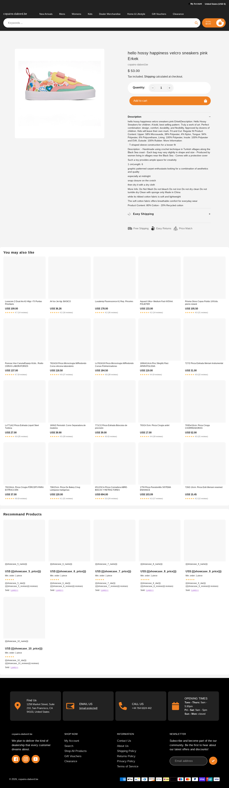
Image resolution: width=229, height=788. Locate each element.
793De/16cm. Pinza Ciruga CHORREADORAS (197, 426)
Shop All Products (75, 751)
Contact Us (124, 740)
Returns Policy (126, 756)
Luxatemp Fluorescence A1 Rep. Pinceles (114, 301)
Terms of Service (127, 766)
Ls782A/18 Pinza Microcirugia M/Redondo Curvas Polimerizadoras (114, 364)
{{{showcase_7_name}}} (106, 564)
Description (134, 116)
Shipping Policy (126, 751)
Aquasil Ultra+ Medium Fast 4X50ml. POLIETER (156, 302)
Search (68, 746)
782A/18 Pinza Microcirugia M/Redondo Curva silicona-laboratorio (68, 364)
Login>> (14, 590)
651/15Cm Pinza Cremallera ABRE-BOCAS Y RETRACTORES (111, 488)
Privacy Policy (126, 761)
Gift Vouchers (72, 756)
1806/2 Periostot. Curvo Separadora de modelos (68, 426)
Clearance (70, 761)
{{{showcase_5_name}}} (16, 564)
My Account (71, 740)
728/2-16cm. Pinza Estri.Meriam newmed (203, 487)
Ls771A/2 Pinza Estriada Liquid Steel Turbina (22, 426)
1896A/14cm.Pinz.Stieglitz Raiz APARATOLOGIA (154, 364)
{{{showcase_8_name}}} (151, 564)
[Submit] (213, 761)
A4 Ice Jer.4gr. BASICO (60, 301)
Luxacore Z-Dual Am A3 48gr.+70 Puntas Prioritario (23, 302)
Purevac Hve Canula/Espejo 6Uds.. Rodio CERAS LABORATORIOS (24, 364)
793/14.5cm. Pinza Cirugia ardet (154, 425)
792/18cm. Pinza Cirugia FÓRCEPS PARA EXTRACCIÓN (24, 488)
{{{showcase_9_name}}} (197, 564)
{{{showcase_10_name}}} (16, 641)
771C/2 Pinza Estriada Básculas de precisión (111, 426)
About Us (123, 746)
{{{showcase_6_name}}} (61, 564)
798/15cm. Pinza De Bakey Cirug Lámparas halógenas (65, 488)
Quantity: (139, 87)
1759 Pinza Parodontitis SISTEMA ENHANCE (155, 488)
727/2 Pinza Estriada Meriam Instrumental (204, 363)
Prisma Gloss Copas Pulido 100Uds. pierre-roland (201, 302)
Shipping (149, 76)
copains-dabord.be (15, 13)
